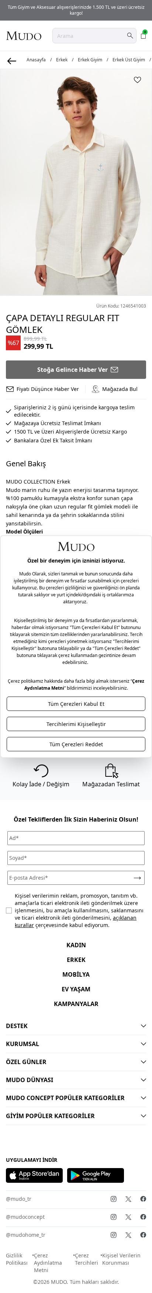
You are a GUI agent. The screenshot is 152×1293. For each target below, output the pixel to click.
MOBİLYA (76, 974)
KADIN (76, 945)
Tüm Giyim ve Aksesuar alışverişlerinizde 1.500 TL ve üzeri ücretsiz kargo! (76, 10)
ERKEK (76, 960)
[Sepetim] (143, 36)
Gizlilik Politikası (17, 1259)
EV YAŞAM (76, 989)
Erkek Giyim (90, 60)
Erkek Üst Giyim (129, 60)
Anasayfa (36, 60)
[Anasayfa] (23, 35)
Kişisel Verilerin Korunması (121, 1259)
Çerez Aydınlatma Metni (48, 1263)
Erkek (62, 60)
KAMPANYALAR (76, 1004)
